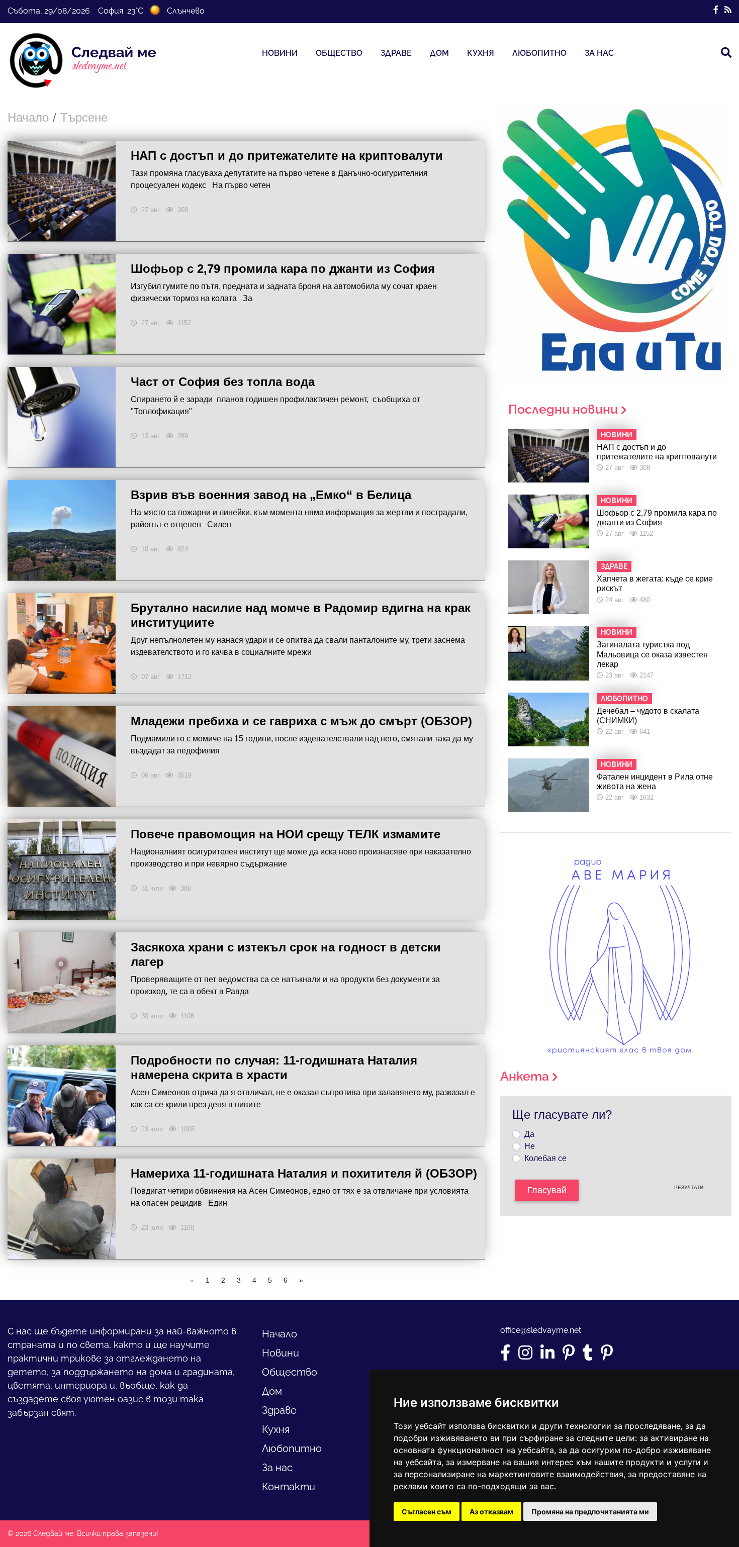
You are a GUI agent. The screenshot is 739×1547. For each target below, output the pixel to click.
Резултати (688, 1187)
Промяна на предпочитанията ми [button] (590, 1511)
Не (529, 1146)
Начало (28, 117)
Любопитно (539, 53)
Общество (339, 53)
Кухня (480, 53)
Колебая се (545, 1158)
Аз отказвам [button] (491, 1511)
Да (529, 1134)
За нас (599, 53)
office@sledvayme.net (540, 1330)
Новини (280, 53)
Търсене (84, 117)
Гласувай (547, 1190)
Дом (439, 53)
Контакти (288, 1487)
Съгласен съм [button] (426, 1511)
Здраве (396, 53)
